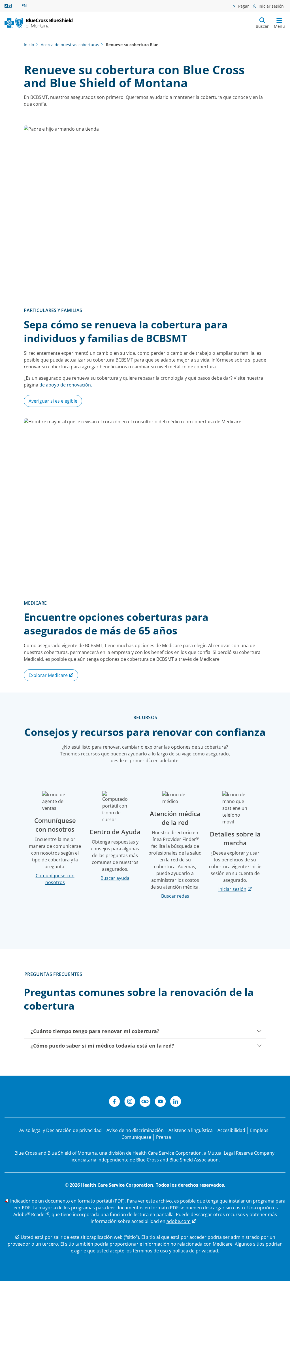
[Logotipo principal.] (38, 23)
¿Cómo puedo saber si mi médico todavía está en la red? (102, 1045)
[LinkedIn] (175, 1102)
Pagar (243, 6)
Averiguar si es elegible (53, 401)
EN (24, 5)
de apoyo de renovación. (65, 385)
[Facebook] (114, 1102)
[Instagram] (129, 1102)
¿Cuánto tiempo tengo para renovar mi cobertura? (95, 1031)
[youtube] (160, 1102)
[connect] (145, 1102)
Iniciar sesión (270, 6)
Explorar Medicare (49, 675)
